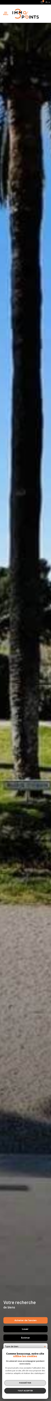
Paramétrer (25, 1382)
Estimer (25, 1337)
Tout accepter (25, 1390)
